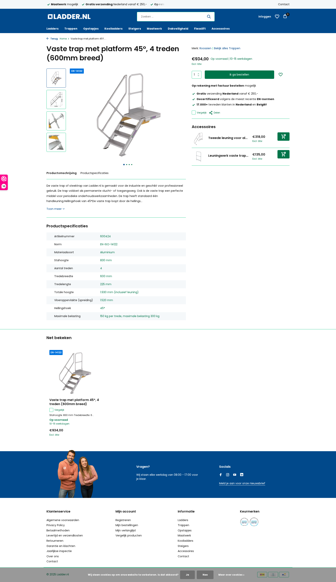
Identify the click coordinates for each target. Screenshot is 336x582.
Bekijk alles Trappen (227, 48)
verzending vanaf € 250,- (227, 94)
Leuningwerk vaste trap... (228, 155)
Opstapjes (91, 29)
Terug (54, 38)
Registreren (123, 520)
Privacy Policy (55, 525)
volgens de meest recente (235, 99)
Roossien (205, 48)
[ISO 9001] (244, 522)
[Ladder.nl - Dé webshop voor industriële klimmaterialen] (70, 16)
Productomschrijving (61, 173)
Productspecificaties (94, 173)
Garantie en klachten (60, 546)
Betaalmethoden (58, 530)
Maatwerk (154, 29)
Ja (187, 574)
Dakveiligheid (178, 29)
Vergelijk (201, 112)
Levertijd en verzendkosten (64, 535)
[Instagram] (227, 475)
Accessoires (221, 29)
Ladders (52, 29)
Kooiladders (113, 29)
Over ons (52, 556)
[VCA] (254, 522)
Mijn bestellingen (127, 525)
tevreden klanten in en (232, 104)
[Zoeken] (209, 16)
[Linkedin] (241, 475)
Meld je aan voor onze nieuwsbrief (242, 483)
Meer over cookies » (231, 574)
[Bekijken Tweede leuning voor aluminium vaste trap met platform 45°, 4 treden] (198, 139)
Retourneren (54, 541)
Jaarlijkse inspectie (59, 551)
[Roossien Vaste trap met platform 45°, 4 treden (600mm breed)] (74, 372)
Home (63, 38)
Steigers (134, 29)
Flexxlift (200, 29)
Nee (205, 574)
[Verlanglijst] (277, 16)
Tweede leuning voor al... (228, 138)
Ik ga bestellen (239, 74)
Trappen (70, 29)
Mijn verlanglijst (126, 530)
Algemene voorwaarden (62, 520)
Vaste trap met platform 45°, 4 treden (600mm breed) (74, 402)
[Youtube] (234, 475)
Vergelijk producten (129, 535)
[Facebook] (220, 475)
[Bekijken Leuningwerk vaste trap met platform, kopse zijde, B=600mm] (198, 156)
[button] (123, 164)
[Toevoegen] (283, 136)
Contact (284, 4)
